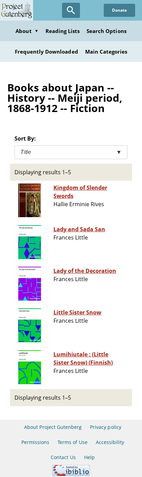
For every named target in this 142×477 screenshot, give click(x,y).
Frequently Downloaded (46, 51)
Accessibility (110, 442)
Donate (119, 10)
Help (89, 457)
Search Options (106, 30)
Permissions (35, 442)
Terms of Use (72, 442)
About (27, 30)
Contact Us (63, 457)
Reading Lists (62, 30)
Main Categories (106, 51)
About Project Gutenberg (53, 427)
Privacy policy (105, 427)
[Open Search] (71, 10)
